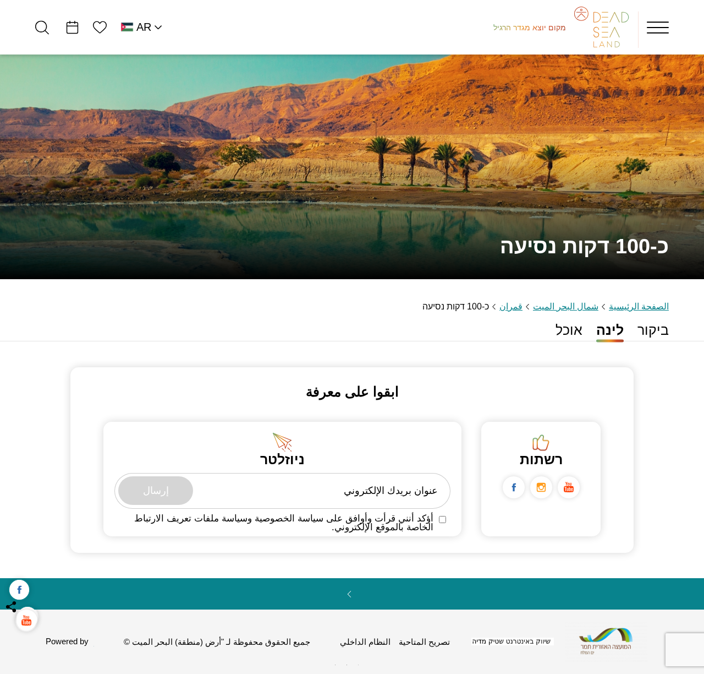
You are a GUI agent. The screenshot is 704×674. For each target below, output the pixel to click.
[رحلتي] (72, 27)
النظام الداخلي (365, 642)
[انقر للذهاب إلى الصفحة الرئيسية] (606, 641)
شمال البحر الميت (565, 306)
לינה (610, 330)
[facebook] (514, 487)
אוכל (569, 330)
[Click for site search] (42, 27)
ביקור (653, 330)
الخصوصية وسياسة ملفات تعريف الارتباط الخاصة (283, 523)
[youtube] (569, 487)
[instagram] (541, 487)
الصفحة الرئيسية (639, 306)
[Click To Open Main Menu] (658, 28)
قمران (510, 306)
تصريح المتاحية (424, 642)
